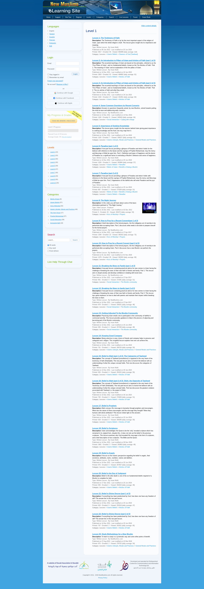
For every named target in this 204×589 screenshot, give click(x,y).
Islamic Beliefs (112, 54)
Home (48, 17)
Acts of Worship (112, 214)
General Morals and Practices (146, 140)
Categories (100, 17)
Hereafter (122, 165)
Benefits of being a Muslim (128, 167)
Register (79, 17)
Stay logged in (54, 74)
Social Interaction (113, 119)
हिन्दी (50, 46)
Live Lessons (123, 17)
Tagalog (52, 34)
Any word (52, 248)
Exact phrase (54, 251)
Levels (88, 17)
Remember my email (56, 77)
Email (49, 63)
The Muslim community (129, 282)
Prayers (122, 214)
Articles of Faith (124, 77)
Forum (135, 17)
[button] (48, 152)
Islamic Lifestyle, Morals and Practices (120, 140)
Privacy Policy (102, 578)
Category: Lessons (98, 54)
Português (52, 43)
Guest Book (146, 17)
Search (111, 17)
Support (57, 17)
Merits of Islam (112, 167)
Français (52, 40)
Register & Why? (62, 84)
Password (50, 69)
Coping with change (127, 119)
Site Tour (68, 17)
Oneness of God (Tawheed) (128, 54)
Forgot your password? (55, 81)
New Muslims (64, 8)
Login (75, 74)
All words (52, 245)
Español (52, 37)
